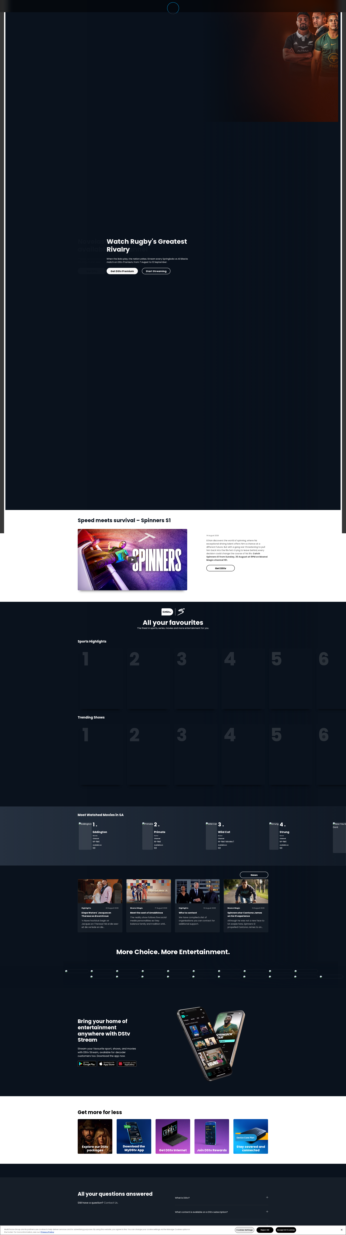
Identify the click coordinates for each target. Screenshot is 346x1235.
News (254, 875)
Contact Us (111, 1202)
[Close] (342, 1230)
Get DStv (220, 568)
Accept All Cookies (286, 1230)
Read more (124, 266)
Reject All (265, 1230)
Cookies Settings (244, 1230)
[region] (173, 1230)
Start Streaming (92, 266)
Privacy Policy (47, 1232)
